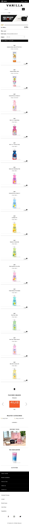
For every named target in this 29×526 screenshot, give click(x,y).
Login (22, 1)
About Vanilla (4, 473)
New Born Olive (14, 315)
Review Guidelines (5, 477)
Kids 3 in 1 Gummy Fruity (14, 144)
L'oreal (2, 499)
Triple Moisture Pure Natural (14, 290)
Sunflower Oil (14, 217)
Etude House (4, 503)
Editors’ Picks (14, 429)
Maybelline (3, 511)
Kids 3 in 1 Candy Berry (14, 120)
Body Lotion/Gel (14, 49)
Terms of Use (4, 481)
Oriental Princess (5, 495)
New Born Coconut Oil (14, 363)
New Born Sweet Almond (14, 339)
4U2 (14, 409)
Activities (14, 467)
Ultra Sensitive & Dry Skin (14, 266)
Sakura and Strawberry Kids (14, 169)
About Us (3, 485)
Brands (5, 12)
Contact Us (3, 489)
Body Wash (14, 122)
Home (2, 12)
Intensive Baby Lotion (14, 71)
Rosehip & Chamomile (14, 242)
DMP (14, 45)
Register (26, 1)
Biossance (14, 398)
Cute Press (3, 507)
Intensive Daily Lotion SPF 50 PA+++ (14, 47)
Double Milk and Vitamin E (14, 95)
